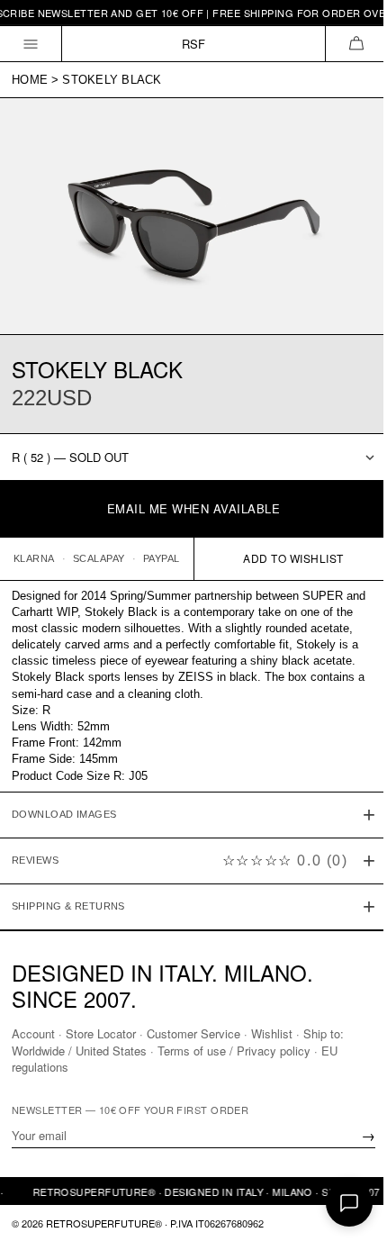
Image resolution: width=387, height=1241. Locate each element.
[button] (356, 43)
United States (111, 1049)
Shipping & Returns (68, 897)
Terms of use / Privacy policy (234, 1049)
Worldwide (38, 1049)
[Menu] (31, 43)
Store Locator (101, 1033)
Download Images (64, 806)
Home (30, 79)
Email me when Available (194, 508)
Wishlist (271, 1033)
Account (33, 1033)
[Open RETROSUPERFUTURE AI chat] (349, 1203)
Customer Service (193, 1033)
